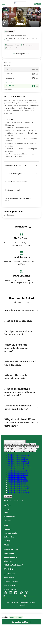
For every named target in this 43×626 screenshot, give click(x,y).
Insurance (7, 529)
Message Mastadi (22, 53)
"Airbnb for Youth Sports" (13, 565)
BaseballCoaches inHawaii (18, 475)
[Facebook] (5, 593)
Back (6, 9)
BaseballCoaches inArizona (18, 459)
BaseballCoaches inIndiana (18, 481)
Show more (8, 496)
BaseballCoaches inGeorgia (18, 473)
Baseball (7, 444)
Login (6, 525)
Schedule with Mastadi (21, 622)
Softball (21, 449)
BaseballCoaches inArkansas (18, 461)
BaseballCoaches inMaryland (18, 492)
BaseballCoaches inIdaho (17, 477)
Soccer (14, 449)
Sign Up (37, 4)
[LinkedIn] (16, 593)
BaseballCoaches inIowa (17, 483)
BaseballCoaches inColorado (18, 465)
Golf (5, 446)
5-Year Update (9, 553)
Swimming (7, 451)
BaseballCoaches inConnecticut (19, 467)
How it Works (9, 578)
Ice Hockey (12, 446)
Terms (6, 513)
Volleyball (32, 451)
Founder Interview (10, 557)
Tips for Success (10, 585)
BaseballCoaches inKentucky (18, 487)
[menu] (3, 3)
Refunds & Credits (10, 533)
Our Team (7, 505)
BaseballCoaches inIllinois (17, 479)
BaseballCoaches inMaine (17, 490)
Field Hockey (24, 444)
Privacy (6, 509)
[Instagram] (10, 593)
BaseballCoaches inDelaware (18, 469)
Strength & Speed (31, 449)
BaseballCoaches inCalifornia (18, 463)
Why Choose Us (9, 516)
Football (32, 444)
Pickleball (7, 449)
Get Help (7, 541)
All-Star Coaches (10, 589)
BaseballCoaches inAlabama (18, 455)
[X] (26, 593)
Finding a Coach (9, 537)
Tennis (15, 451)
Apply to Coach (9, 574)
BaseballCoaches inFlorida (17, 471)
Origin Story (8, 561)
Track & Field (23, 451)
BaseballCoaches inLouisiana (18, 488)
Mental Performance (31, 446)
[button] (21, 119)
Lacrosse (21, 446)
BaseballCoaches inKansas (18, 485)
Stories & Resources (11, 550)
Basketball (15, 444)
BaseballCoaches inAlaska (17, 457)
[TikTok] (21, 593)
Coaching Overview (11, 581)
